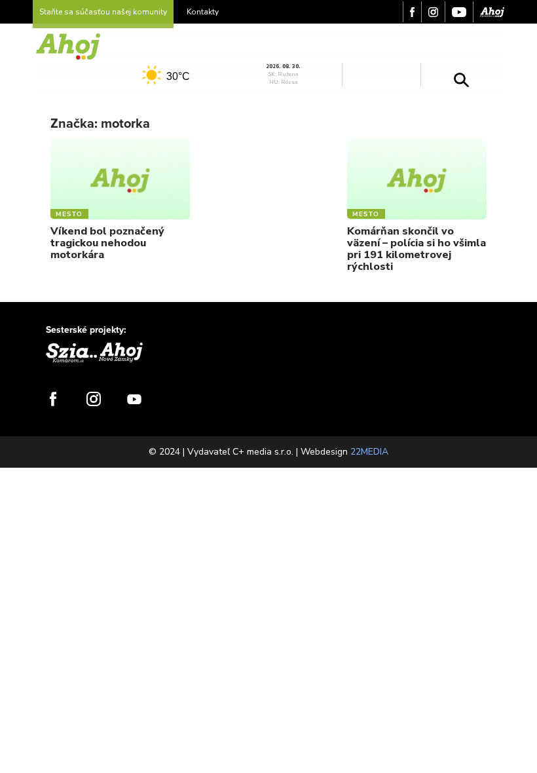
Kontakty (203, 12)
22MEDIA (369, 451)
